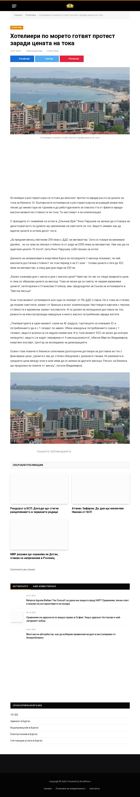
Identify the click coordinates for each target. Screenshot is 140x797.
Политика (31, 15)
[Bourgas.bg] (70, 6)
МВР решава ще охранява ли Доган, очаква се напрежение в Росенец (34, 556)
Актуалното (20, 586)
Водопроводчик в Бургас (24, 727)
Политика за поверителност (71, 788)
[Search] (126, 6)
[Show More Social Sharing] (88, 59)
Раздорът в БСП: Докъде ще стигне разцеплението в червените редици (34, 510)
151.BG (14, 714)
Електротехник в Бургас (24, 734)
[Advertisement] (70, 170)
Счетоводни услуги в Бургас (26, 740)
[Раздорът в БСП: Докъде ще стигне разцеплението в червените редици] (39, 488)
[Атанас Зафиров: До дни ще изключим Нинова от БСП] (101, 488)
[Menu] (14, 6)
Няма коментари (34, 51)
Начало (18, 15)
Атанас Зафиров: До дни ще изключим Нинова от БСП (98, 510)
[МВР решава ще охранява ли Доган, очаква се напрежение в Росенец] (39, 534)
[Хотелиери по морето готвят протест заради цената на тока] (70, 100)
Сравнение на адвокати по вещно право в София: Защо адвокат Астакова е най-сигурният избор (73, 619)
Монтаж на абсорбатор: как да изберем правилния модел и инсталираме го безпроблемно (71, 636)
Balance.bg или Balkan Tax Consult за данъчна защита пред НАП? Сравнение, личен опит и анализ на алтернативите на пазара (77, 602)
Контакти (95, 788)
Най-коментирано (44, 586)
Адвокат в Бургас (20, 721)
